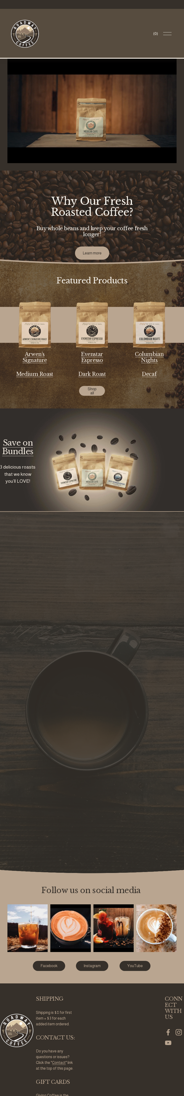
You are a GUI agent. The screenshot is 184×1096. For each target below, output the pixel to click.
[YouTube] (168, 1042)
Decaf (149, 374)
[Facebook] (168, 1032)
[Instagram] (178, 1032)
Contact (59, 1063)
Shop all (92, 391)
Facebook (49, 966)
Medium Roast (34, 374)
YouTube (135, 966)
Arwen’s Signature (35, 357)
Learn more (92, 253)
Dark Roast (92, 374)
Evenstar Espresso (92, 357)
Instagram (92, 966)
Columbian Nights (149, 357)
